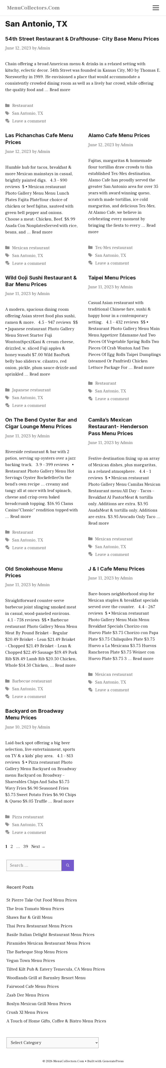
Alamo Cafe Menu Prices (119, 135)
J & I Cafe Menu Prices (116, 569)
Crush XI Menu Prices (27, 1012)
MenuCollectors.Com (33, 7)
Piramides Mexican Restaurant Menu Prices (48, 943)
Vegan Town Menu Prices (30, 960)
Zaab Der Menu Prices (27, 995)
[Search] (68, 865)
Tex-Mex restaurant (114, 248)
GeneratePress (113, 1061)
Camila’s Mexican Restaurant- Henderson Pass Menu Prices (118, 426)
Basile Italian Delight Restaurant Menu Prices (50, 935)
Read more (59, 90)
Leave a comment (29, 121)
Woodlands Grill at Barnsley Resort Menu (46, 978)
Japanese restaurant (31, 390)
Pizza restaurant (28, 817)
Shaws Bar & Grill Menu (29, 917)
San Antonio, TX (27, 113)
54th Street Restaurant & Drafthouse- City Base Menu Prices (82, 39)
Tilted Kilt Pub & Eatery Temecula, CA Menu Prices (55, 969)
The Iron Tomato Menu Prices (35, 909)
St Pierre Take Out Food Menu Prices (41, 900)
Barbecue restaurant (32, 681)
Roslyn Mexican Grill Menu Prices (38, 1004)
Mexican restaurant (31, 248)
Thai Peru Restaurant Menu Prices (39, 926)
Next (38, 846)
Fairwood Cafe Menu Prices (32, 986)
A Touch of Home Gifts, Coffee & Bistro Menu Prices (56, 1021)
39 (26, 846)
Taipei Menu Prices (112, 278)
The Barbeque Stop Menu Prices (37, 952)
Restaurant (22, 105)
